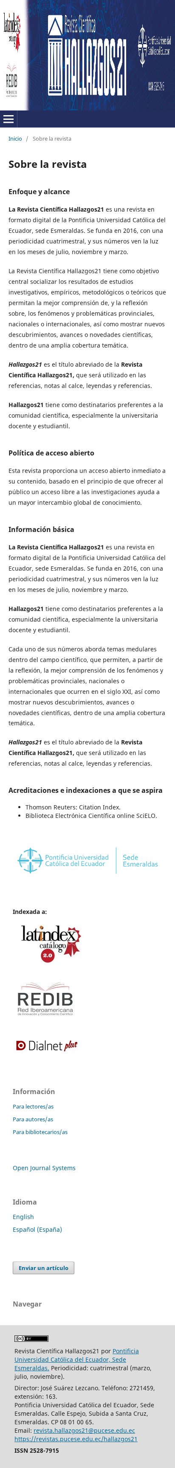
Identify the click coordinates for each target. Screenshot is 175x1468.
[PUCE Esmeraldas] (87, 875)
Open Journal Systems (44, 1168)
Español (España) (37, 1229)
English (23, 1217)
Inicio (15, 138)
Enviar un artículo (43, 1268)
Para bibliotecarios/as (40, 1132)
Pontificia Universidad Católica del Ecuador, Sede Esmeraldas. (76, 1359)
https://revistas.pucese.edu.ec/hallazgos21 (76, 1439)
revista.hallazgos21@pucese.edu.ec (84, 1430)
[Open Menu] (8, 118)
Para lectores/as (33, 1106)
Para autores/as (33, 1119)
